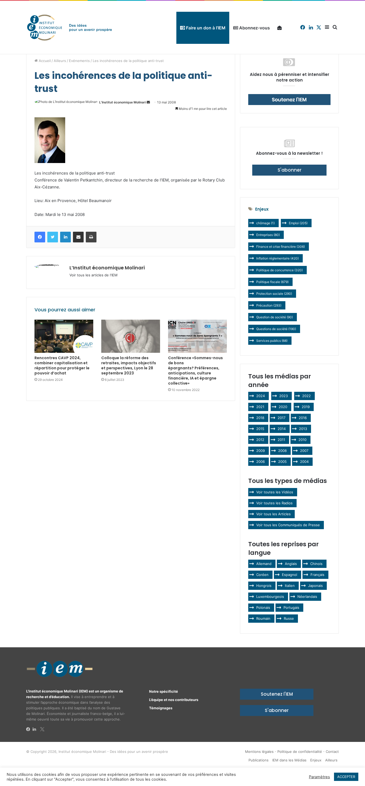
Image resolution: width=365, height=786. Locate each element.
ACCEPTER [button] (346, 777)
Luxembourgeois (270, 596)
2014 (282, 429)
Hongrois (263, 585)
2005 (282, 461)
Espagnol (289, 574)
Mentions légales (259, 751)
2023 (283, 396)
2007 (304, 450)
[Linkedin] (36, 729)
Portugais (291, 607)
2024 (260, 396)
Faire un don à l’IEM (205, 27)
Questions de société (276, 329)
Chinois (316, 564)
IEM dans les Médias (289, 760)
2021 (260, 407)
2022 (306, 396)
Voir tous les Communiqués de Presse (288, 525)
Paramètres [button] (319, 777)
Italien (290, 585)
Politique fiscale (272, 282)
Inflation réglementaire (277, 258)
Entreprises (268, 235)
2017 (281, 418)
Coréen (262, 574)
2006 (260, 461)
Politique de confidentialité (299, 751)
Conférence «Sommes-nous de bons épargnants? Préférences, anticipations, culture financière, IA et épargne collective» (195, 370)
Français (317, 574)
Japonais (315, 585)
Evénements (79, 61)
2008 (282, 450)
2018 (260, 418)
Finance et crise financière (280, 247)
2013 (303, 429)
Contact (332, 751)
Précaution (268, 305)
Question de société (274, 317)
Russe (289, 618)
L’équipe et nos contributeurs (173, 700)
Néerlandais (307, 596)
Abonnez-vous (254, 27)
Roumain (263, 618)
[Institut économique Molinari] (69, 27)
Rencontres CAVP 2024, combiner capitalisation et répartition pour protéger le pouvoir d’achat (62, 365)
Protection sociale (274, 294)
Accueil (44, 61)
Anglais (291, 564)
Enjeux (315, 760)
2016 (303, 418)
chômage (265, 223)
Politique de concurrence (279, 270)
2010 (302, 439)
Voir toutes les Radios (274, 503)
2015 (260, 429)
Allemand (263, 564)
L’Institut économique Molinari (122, 102)
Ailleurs (60, 61)
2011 (281, 439)
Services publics (272, 341)
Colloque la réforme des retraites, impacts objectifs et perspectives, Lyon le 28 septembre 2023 (128, 365)
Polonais (263, 607)
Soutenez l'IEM (277, 694)
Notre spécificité (163, 691)
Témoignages (160, 708)
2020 (283, 407)
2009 (260, 450)
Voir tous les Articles (273, 514)
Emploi (298, 223)
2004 (304, 461)
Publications (258, 760)
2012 (260, 439)
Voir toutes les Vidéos (274, 492)
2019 (306, 407)
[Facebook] (29, 729)
